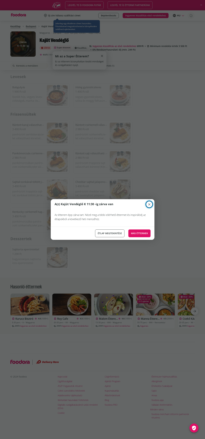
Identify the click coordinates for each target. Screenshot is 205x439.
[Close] (149, 204)
